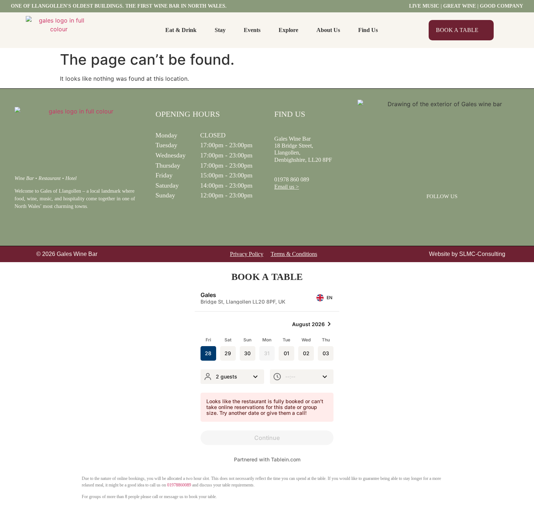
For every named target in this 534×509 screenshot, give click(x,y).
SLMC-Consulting (482, 254)
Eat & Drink (181, 30)
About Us (328, 30)
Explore (288, 30)
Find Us (368, 30)
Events (252, 30)
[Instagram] (451, 212)
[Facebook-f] (432, 212)
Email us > (286, 187)
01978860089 (179, 485)
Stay (220, 30)
